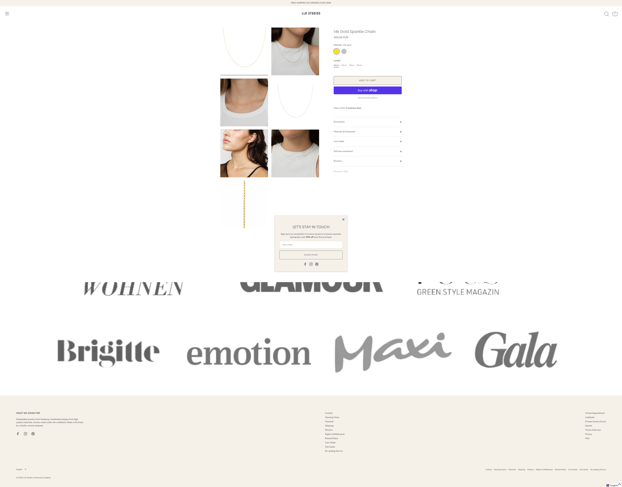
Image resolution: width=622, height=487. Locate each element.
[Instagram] (311, 264)
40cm (336, 65)
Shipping (329, 425)
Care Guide (339, 141)
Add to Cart (367, 80)
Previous (338, 171)
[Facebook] (305, 264)
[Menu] (7, 13)
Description (339, 121)
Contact (329, 413)
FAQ (587, 438)
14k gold (336, 51)
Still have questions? (343, 151)
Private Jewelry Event (595, 421)
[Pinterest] (316, 264)
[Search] (606, 14)
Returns (329, 430)
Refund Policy (331, 438)
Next (345, 171)
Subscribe (311, 254)
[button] (614, 485)
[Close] (343, 219)
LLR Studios (28, 477)
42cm (344, 65)
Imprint (588, 425)
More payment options (367, 97)
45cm (351, 65)
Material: (342, 45)
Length (337, 60)
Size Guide (330, 446)
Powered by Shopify (42, 477)
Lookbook (589, 417)
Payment (329, 421)
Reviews (338, 161)
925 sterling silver (344, 51)
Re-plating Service (334, 451)
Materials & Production (344, 131)
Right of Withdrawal (335, 434)
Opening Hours (332, 417)
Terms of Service (593, 430)
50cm (359, 65)
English (19, 469)
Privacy (588, 434)
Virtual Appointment (595, 413)
